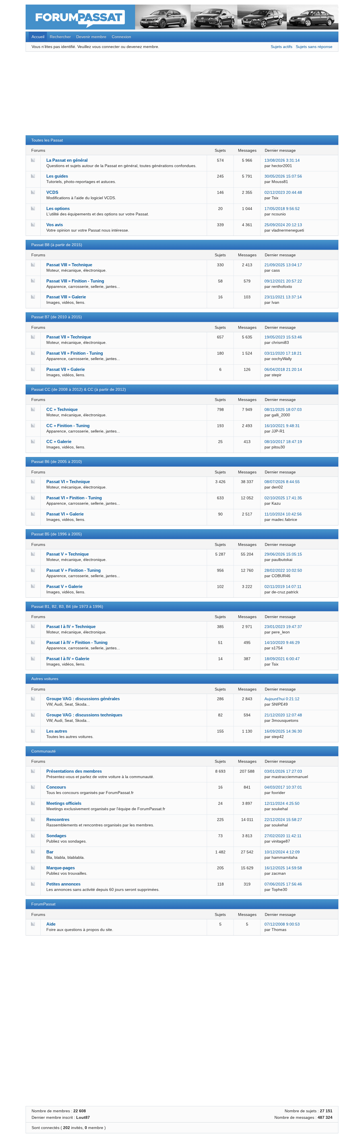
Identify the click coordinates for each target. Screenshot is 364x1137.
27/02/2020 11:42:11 (282, 836)
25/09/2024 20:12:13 (283, 225)
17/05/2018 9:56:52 (282, 209)
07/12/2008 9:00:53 (282, 924)
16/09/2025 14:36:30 (283, 731)
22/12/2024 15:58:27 (283, 820)
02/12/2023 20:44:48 (283, 192)
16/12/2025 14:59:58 (283, 868)
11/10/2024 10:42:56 (283, 514)
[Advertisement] (182, 95)
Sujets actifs (281, 47)
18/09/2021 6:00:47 (282, 659)
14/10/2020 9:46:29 (282, 643)
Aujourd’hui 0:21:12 (281, 699)
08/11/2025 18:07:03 (283, 410)
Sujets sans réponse (314, 47)
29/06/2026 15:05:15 (283, 554)
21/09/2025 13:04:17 (283, 265)
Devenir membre (91, 37)
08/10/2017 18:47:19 (283, 442)
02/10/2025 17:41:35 (283, 498)
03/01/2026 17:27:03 (283, 771)
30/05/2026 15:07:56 (283, 176)
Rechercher (60, 37)
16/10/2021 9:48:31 (282, 426)
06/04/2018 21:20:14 (283, 369)
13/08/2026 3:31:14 (282, 160)
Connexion (121, 37)
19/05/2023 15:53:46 (283, 337)
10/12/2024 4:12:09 (282, 852)
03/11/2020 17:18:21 (283, 353)
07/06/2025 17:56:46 (283, 884)
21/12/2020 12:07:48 (283, 715)
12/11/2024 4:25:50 (281, 803)
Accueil (38, 37)
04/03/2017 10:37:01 (283, 787)
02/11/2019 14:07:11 (282, 587)
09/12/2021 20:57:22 (283, 281)
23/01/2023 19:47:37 (283, 627)
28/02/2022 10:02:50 (283, 570)
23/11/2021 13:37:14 (283, 297)
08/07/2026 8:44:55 (282, 482)
